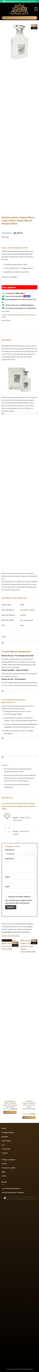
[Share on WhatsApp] (3, 325)
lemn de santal (29, 610)
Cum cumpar (6, 1141)
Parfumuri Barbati (13, 315)
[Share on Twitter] (11, 325)
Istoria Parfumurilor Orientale (13, 1192)
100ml (22, 605)
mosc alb (23, 620)
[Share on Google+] (23, 325)
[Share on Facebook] (7, 325)
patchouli (30, 620)
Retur (4, 1172)
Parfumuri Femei (24, 315)
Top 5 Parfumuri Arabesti (11, 1188)
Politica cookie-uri (8, 1159)
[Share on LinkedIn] (27, 325)
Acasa (4, 1128)
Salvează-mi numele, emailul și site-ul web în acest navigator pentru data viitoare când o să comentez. (18, 900)
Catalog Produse (8, 1132)
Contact (5, 1153)
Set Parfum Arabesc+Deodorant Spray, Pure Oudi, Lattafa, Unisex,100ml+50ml (29, 1105)
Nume (7, 877)
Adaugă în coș (10, 1112)
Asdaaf (8, 320)
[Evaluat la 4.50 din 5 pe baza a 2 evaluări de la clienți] (19, 230)
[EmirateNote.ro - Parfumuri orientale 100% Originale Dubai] (19, 9)
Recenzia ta (10, 858)
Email (7, 886)
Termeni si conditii (8, 1168)
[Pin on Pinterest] (19, 325)
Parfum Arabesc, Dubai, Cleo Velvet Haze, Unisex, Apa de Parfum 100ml (10, 1104)
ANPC (4, 1176)
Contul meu (6, 1149)
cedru (22, 610)
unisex (22, 625)
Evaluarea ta (9, 850)
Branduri (5, 1136)
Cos (3, 1145)
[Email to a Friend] (15, 325)
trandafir (23, 615)
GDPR (4, 1164)
